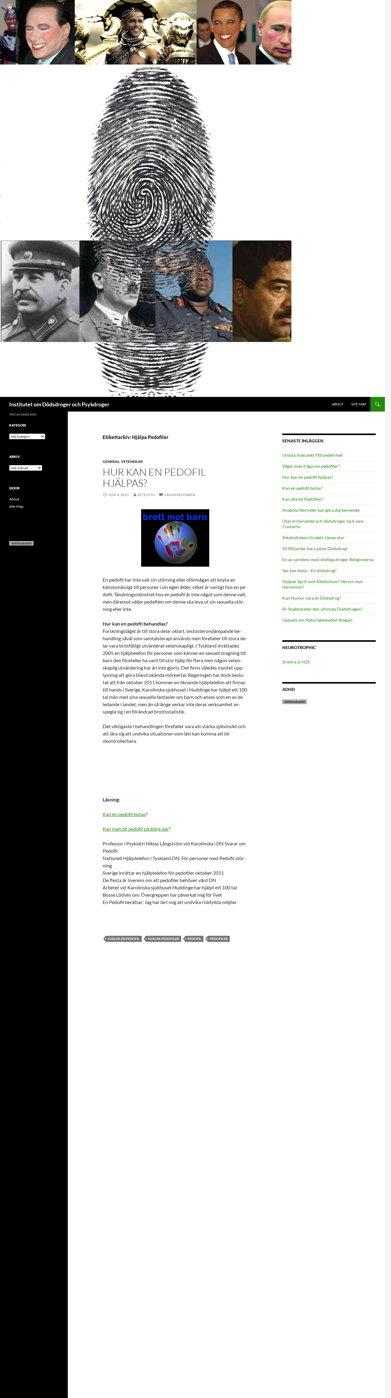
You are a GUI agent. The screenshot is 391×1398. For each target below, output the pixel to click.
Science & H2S (295, 661)
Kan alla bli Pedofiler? (302, 499)
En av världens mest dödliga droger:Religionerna (328, 559)
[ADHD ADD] (21, 543)
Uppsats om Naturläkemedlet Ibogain (317, 620)
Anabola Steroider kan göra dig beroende (321, 510)
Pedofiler (219, 939)
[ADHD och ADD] (294, 701)
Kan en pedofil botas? (302, 488)
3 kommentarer (179, 494)
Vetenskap (132, 461)
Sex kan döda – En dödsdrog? (309, 570)
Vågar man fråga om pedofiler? (311, 466)
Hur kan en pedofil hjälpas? (154, 477)
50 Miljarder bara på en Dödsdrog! (315, 548)
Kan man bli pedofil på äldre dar (136, 829)
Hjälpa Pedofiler (163, 939)
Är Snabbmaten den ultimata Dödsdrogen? (322, 609)
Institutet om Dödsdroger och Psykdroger (59, 404)
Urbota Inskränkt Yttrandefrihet (312, 455)
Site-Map (358, 404)
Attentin (146, 494)
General (111, 461)
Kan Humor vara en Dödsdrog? (311, 598)
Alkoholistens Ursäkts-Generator (313, 537)
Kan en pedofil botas (124, 814)
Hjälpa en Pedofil (124, 939)
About (337, 404)
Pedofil (194, 939)
